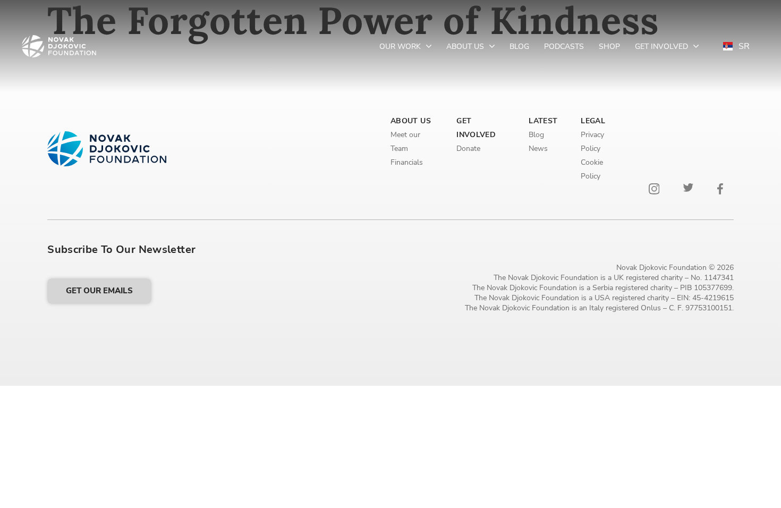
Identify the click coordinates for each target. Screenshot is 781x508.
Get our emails (99, 290)
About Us (466, 46)
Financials (406, 162)
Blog (519, 46)
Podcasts (564, 46)
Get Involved (662, 46)
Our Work (401, 46)
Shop (609, 46)
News (538, 148)
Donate (468, 148)
